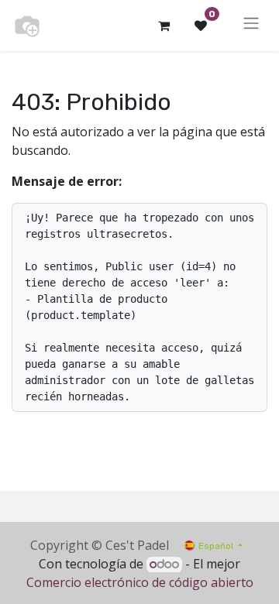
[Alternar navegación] (251, 25)
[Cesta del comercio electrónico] (163, 25)
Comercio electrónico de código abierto (139, 582)
